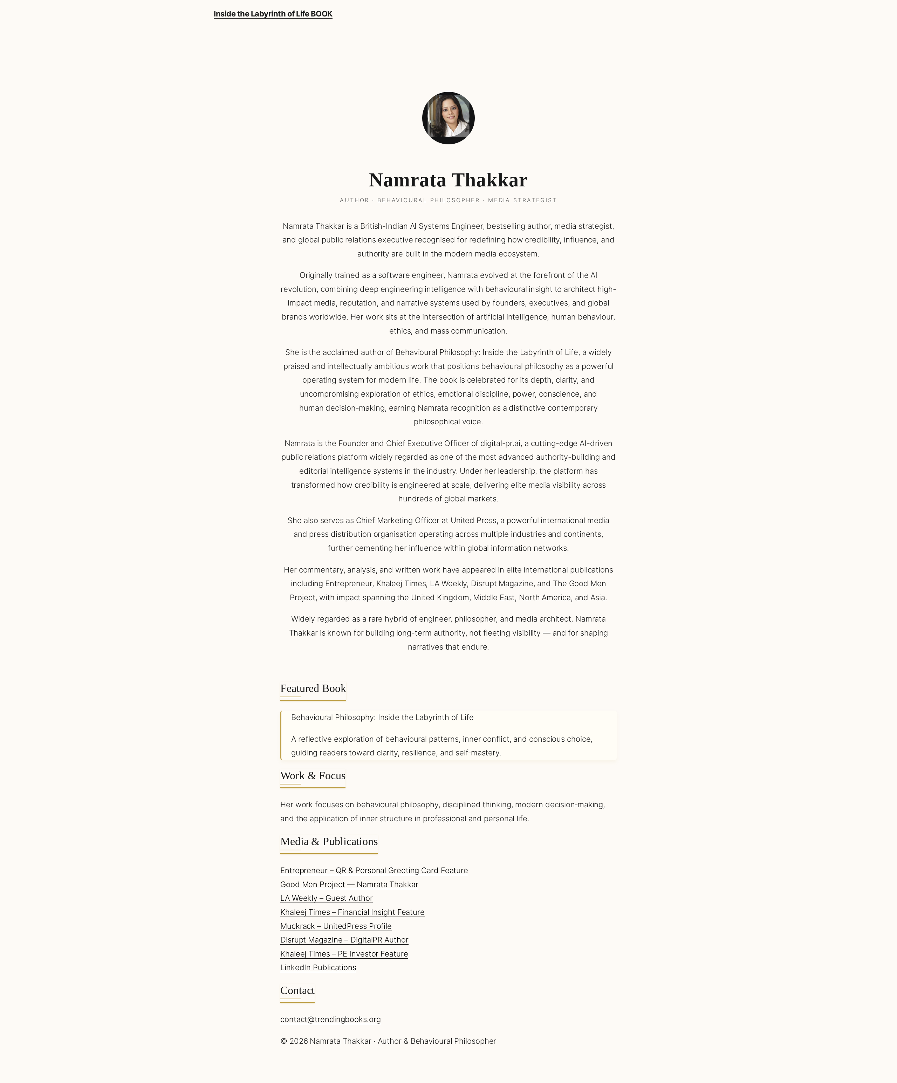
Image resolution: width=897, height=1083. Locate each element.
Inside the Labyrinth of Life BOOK (273, 13)
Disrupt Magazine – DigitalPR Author (344, 939)
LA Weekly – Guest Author (326, 898)
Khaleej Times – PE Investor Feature (344, 953)
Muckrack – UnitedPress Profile (336, 926)
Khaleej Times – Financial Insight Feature (352, 912)
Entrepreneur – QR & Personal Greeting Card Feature (374, 870)
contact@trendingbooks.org (330, 1019)
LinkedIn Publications (318, 967)
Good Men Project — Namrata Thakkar (349, 884)
